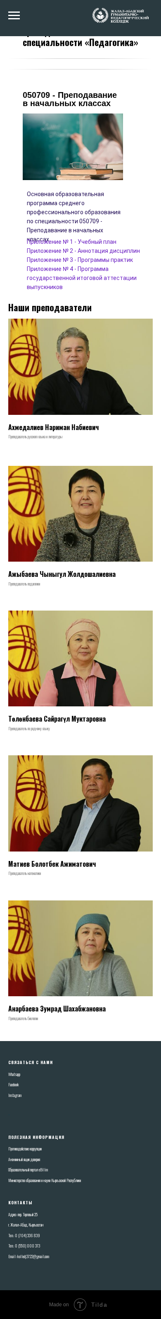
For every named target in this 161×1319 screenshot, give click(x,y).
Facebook (13, 1084)
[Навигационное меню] (14, 16)
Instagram (14, 1095)
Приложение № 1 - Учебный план (71, 241)
